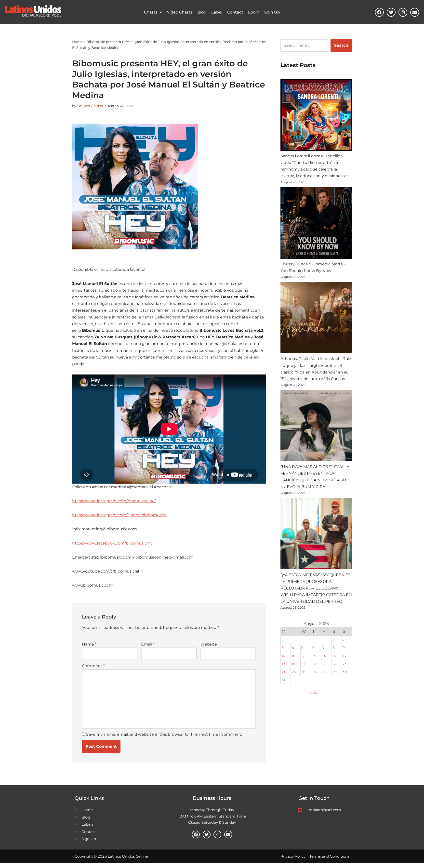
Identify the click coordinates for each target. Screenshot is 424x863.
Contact (235, 12)
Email (148, 644)
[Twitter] (391, 12)
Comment (93, 665)
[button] (153, 12)
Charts (150, 12)
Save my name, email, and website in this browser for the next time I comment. (164, 734)
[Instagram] (402, 12)
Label (216, 12)
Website (208, 644)
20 (314, 664)
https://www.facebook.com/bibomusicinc (112, 543)
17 (283, 664)
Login (253, 12)
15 (334, 656)
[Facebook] (379, 12)
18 (293, 664)
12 (303, 656)
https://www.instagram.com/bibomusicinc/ (114, 501)
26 (303, 672)
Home (77, 42)
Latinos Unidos (90, 106)
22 (334, 664)
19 (303, 664)
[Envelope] (414, 12)
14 (324, 656)
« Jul (314, 692)
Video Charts (179, 12)
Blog (201, 12)
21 (324, 664)
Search (341, 45)
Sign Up (272, 12)
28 (324, 672)
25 (294, 672)
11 (293, 656)
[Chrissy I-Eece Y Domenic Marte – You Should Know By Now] (316, 224)
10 (283, 656)
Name (89, 644)
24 (284, 672)
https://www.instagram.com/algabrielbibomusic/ (119, 515)
